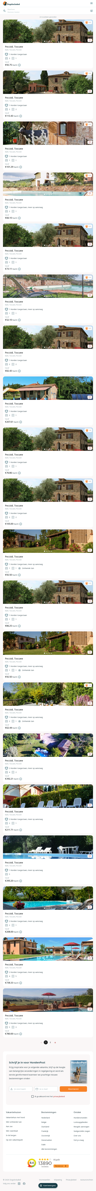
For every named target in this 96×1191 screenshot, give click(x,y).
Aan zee (9, 1126)
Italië (43, 1144)
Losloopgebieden (81, 1122)
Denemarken (46, 1140)
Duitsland (45, 1126)
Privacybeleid (71, 1180)
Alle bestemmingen (49, 1149)
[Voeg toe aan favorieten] (90, 40)
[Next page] (55, 1042)
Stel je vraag (79, 1140)
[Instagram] (19, 1183)
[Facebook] (24, 1183)
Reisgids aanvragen (81, 1126)
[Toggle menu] (91, 3)
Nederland (45, 1118)
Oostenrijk (45, 1135)
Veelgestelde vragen (82, 1131)
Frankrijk (44, 1131)
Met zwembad (12, 1131)
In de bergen (11, 1135)
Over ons (77, 1135)
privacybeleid (59, 1096)
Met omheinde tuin (14, 1122)
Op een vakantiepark (14, 1140)
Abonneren (73, 1089)
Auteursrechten (86, 1180)
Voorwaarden (44, 1180)
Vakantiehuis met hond (15, 1117)
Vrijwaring (58, 1180)
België (43, 1122)
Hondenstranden (80, 1118)
